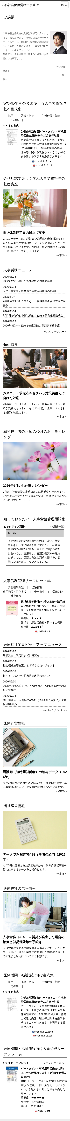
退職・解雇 (27, 115)
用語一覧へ (59, 526)
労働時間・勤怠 (51, 115)
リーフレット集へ (53, 1062)
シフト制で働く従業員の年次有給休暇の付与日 (30, 291)
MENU (64, 5)
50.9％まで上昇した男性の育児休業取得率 (27, 281)
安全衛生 (39, 591)
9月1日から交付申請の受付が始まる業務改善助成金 (33, 315)
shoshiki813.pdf (43, 165)
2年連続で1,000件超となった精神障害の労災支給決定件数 (34, 303)
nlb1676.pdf (44, 1110)
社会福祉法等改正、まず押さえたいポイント (29, 665)
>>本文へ (61, 255)
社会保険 (16, 595)
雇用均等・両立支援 (14, 591)
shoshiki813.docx (43, 161)
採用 (10, 115)
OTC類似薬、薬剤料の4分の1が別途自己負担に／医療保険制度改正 (34, 702)
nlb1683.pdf (44, 631)
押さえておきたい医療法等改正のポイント (27, 675)
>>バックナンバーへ (55, 331)
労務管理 (37, 587)
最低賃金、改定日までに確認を (21, 655)
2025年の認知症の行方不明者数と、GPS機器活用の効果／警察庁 (34, 687)
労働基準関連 (16, 587)
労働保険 (57, 591)
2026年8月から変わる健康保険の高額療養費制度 (31, 325)
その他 (15, 120)
